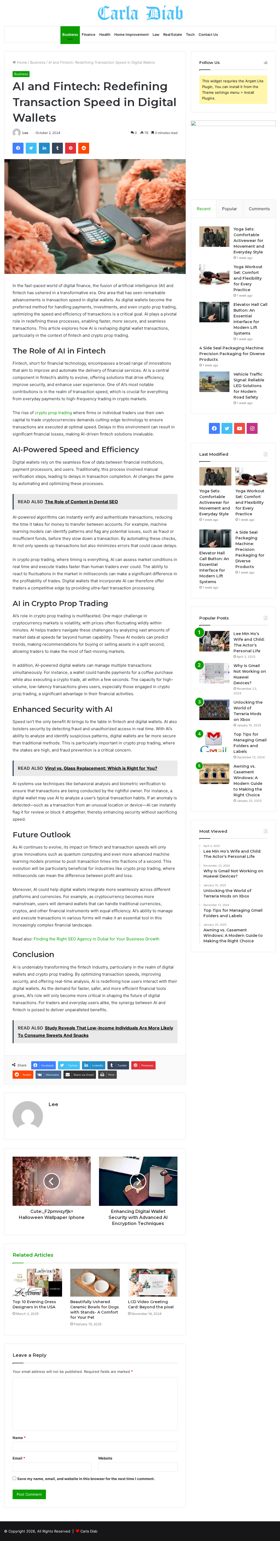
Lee (25, 133)
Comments (259, 208)
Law (156, 34)
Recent (204, 208)
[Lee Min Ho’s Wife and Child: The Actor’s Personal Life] (214, 641)
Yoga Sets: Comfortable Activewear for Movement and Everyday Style (249, 241)
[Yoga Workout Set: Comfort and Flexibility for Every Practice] (214, 274)
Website (105, 1458)
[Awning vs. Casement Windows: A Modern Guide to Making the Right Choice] (214, 774)
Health (104, 34)
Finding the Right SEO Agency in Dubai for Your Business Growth (96, 938)
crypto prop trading (53, 412)
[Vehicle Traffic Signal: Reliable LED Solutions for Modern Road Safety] (214, 382)
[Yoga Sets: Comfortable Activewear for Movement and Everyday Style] (214, 236)
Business (70, 34)
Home (21, 62)
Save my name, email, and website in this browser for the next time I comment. (86, 1478)
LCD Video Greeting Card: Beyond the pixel (151, 1304)
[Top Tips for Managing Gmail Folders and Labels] (214, 742)
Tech (190, 34)
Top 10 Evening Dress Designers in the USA (34, 1304)
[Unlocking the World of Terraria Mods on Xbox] (214, 710)
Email (19, 1458)
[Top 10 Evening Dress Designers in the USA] (37, 1283)
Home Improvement (131, 34)
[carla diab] (140, 13)
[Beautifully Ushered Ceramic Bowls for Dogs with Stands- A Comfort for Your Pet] (95, 1283)
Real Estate (172, 34)
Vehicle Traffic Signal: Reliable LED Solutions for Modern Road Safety (249, 386)
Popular (229, 208)
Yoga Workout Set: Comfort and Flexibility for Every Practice (248, 278)
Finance (88, 34)
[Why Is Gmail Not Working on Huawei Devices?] (214, 673)
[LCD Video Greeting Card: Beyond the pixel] (152, 1283)
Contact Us (208, 34)
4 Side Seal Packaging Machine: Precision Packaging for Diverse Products (232, 354)
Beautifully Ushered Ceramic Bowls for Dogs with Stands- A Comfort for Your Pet (94, 1309)
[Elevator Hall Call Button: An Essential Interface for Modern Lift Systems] (214, 312)
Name (19, 1437)
